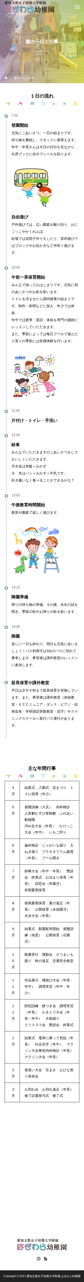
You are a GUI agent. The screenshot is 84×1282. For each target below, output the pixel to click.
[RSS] (45, 1258)
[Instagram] (38, 1258)
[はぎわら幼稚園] (30, 7)
